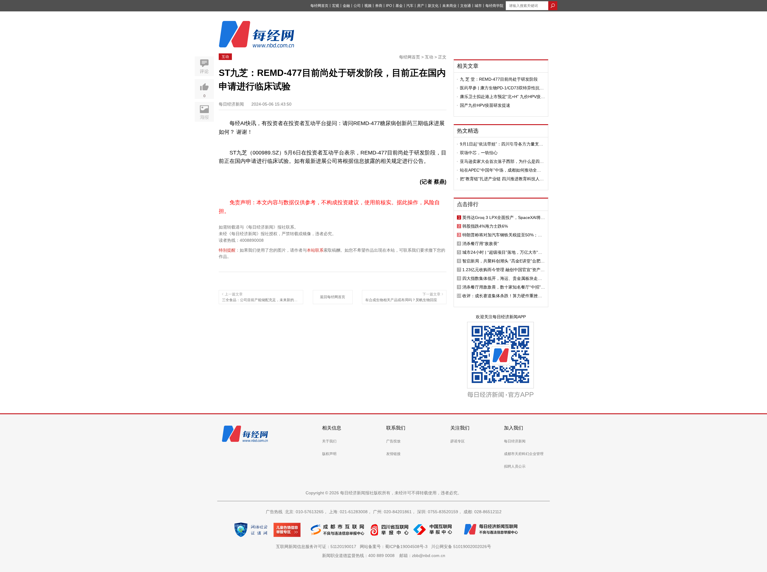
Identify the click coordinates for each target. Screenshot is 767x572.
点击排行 (467, 204)
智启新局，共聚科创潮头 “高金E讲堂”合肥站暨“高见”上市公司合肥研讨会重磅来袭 (503, 261)
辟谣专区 (457, 441)
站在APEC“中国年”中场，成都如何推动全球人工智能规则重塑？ (500, 170)
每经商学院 (494, 6)
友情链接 (393, 454)
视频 (368, 6)
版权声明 (329, 454)
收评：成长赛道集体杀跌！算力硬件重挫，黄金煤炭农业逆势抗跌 (502, 296)
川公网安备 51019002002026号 (461, 546)
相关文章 (467, 66)
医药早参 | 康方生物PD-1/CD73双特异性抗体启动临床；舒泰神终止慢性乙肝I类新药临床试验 (502, 88)
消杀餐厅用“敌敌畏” (480, 243)
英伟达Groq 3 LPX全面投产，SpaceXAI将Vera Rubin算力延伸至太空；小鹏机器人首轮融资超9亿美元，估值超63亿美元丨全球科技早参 (503, 217)
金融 (346, 6)
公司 (357, 6)
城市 (478, 6)
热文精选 (467, 130)
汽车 (409, 6)
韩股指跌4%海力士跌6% (485, 226)
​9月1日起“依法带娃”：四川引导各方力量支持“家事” (501, 144)
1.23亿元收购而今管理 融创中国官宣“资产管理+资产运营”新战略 (503, 270)
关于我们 (329, 441)
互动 (225, 57)
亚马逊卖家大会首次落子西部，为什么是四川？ (500, 161)
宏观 (335, 6)
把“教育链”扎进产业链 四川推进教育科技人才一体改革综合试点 (502, 179)
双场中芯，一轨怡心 (479, 153)
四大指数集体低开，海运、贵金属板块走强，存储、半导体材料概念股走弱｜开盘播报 (502, 278)
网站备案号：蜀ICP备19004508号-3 (395, 546)
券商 (378, 6)
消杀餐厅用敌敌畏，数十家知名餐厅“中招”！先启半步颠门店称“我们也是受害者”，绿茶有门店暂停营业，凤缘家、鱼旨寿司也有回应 (503, 287)
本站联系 (315, 250)
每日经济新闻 (515, 441)
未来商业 (449, 6)
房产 (420, 6)
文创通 (465, 6)
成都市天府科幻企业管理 (523, 454)
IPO (389, 6)
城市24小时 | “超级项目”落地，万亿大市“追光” (502, 252)
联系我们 (395, 427)
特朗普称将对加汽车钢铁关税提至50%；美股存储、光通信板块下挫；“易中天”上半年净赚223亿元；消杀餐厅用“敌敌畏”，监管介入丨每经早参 (503, 235)
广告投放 (393, 441)
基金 (399, 6)
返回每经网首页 (332, 297)
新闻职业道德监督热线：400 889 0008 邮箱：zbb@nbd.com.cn (383, 555)
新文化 (433, 6)
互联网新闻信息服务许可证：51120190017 (317, 546)
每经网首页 (319, 6)
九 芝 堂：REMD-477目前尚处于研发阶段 (499, 79)
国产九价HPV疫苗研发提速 (485, 105)
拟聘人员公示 (515, 466)
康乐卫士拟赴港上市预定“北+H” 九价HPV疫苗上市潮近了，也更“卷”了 (502, 96)
